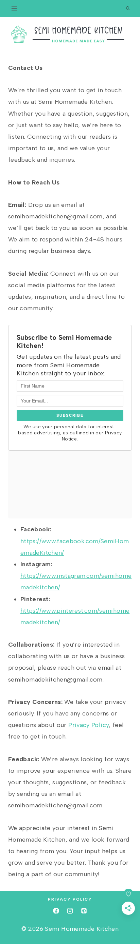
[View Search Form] (128, 8)
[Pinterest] (84, 911)
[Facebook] (56, 911)
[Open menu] (14, 8)
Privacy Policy (88, 725)
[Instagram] (70, 911)
